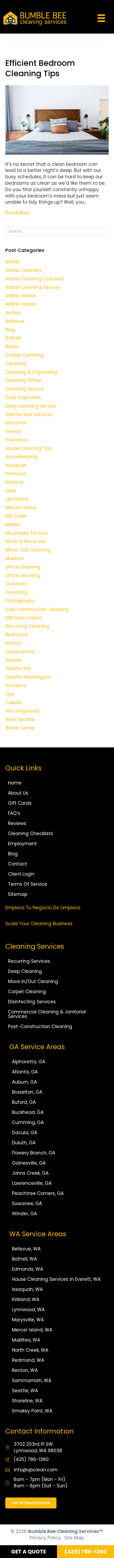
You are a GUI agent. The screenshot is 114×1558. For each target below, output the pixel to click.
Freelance (16, 440)
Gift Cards (20, 803)
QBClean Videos (23, 618)
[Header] (101, 18)
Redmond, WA (28, 1360)
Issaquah (16, 465)
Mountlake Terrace (26, 533)
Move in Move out (25, 541)
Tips (9, 694)
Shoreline (15, 685)
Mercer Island (20, 507)
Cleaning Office (23, 380)
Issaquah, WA (27, 1289)
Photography (20, 601)
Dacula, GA (24, 1132)
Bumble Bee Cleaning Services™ (65, 1531)
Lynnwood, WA (28, 1309)
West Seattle (20, 719)
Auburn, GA (24, 1082)
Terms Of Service (27, 884)
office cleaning (22, 567)
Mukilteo (14, 558)
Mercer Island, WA (32, 1330)
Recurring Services (29, 961)
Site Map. (74, 1537)
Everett (13, 431)
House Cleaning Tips (28, 448)
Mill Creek (16, 516)
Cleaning (15, 363)
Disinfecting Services (32, 1002)
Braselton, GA (27, 1092)
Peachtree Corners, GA (38, 1193)
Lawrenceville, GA (31, 1183)
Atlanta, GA (25, 1072)
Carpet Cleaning (24, 355)
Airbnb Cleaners (23, 270)
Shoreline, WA (27, 1401)
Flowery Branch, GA (33, 1153)
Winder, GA (24, 1213)
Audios (13, 312)
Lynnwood (16, 499)
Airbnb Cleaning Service (32, 287)
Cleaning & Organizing (31, 372)
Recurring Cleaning (27, 626)
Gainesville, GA (29, 1163)
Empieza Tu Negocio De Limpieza (42, 907)
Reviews (17, 823)
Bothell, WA (24, 1259)
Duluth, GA (24, 1143)
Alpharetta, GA (28, 1061)
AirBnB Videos (20, 304)
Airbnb (12, 262)
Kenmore (15, 473)
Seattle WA (17, 668)
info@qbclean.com (36, 1470)
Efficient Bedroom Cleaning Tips (40, 68)
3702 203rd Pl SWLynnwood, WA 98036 (38, 1447)
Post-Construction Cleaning (40, 1026)
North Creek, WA (30, 1350)
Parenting (16, 592)
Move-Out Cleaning (28, 550)
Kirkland (14, 482)
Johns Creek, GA (30, 1173)
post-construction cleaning (37, 609)
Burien (12, 346)
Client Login (21, 874)
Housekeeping (21, 456)
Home (14, 783)
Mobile (12, 524)
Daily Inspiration (23, 397)
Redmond (16, 634)
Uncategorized (22, 711)
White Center (20, 728)
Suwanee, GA (27, 1203)
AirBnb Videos (20, 295)
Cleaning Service (24, 389)
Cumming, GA (28, 1122)
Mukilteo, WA (26, 1340)
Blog (10, 330)
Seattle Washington (28, 677)
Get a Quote (28, 1551)
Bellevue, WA (26, 1249)
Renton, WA (25, 1370)
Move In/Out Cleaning (33, 981)
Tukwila (13, 702)
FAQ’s (14, 813)
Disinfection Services (29, 414)
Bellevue (14, 321)
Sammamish (20, 652)
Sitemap (17, 894)
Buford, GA (24, 1102)
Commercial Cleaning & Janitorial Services (47, 1014)
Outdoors (16, 584)
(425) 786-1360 (31, 1459)
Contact (17, 864)
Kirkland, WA (25, 1299)
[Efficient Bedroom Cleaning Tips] (57, 119)
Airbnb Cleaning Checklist (34, 279)
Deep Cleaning (25, 971)
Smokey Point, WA (32, 1411)
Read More (17, 213)
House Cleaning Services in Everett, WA (56, 1279)
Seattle (13, 660)
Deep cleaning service (30, 406)
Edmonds (16, 423)
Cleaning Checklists (30, 833)
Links (10, 491)
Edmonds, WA (27, 1269)
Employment (22, 843)
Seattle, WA (25, 1390)
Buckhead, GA (27, 1112)
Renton (13, 643)
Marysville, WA (28, 1320)
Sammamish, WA (31, 1380)
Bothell (13, 338)
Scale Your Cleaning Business (38, 923)
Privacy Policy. (45, 1537)
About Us (18, 793)
